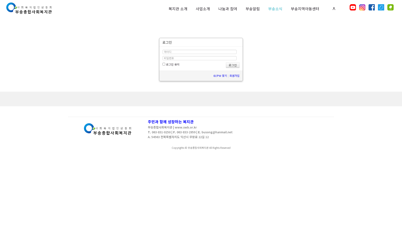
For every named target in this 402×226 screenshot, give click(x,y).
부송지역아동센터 (305, 8)
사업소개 (203, 8)
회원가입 (234, 76)
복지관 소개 (178, 8)
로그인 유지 (172, 64)
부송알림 (253, 8)
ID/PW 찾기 (220, 76)
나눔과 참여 (227, 8)
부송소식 (275, 8)
